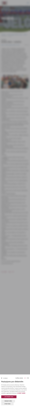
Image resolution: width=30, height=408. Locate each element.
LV (25, 378)
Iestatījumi (5, 378)
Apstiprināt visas (9, 396)
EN (28, 378)
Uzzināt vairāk (21, 393)
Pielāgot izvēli (8, 401)
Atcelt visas (7, 403)
